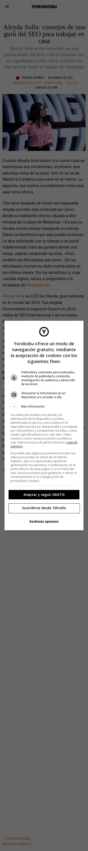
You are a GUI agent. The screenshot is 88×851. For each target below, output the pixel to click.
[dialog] (44, 425)
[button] (44, 406)
